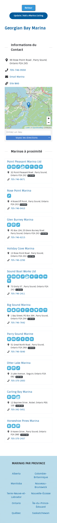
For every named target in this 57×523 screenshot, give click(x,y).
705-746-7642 (18, 322)
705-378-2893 (18, 380)
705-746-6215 (18, 237)
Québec (16, 513)
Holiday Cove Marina (20, 248)
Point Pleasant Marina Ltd (24, 161)
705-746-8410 (18, 208)
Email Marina (17, 76)
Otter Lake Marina (19, 363)
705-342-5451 (18, 409)
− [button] (49, 122)
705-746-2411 (18, 293)
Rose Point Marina (19, 190)
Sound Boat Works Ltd (21, 271)
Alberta (16, 473)
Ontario (16, 503)
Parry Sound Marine (20, 334)
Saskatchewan (40, 513)
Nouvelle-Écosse (40, 493)
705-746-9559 (18, 70)
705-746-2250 (18, 260)
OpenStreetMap (38, 127)
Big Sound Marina (19, 305)
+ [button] (49, 118)
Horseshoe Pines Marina (23, 421)
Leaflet (27, 127)
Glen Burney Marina (20, 219)
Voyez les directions (26, 137)
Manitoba (16, 483)
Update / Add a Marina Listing (28, 15)
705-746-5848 (18, 351)
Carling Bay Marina (19, 392)
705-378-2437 (18, 438)
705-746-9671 (18, 179)
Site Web (14, 83)
